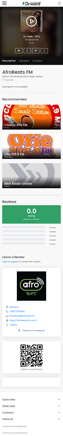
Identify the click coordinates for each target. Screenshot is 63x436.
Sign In (59, 3)
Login (4, 261)
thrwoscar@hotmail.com (22, 315)
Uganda (9, 80)
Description (9, 60)
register (14, 261)
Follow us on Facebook (33, 330)
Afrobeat (13, 307)
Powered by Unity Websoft (14, 432)
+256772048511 (17, 311)
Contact (37, 60)
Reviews (24, 60)
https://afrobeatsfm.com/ (23, 320)
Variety (13, 324)
